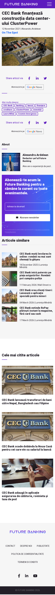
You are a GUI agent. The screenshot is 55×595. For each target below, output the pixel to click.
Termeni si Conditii (28, 562)
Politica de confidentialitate (27, 554)
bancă (30, 106)
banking (20, 106)
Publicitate (43, 546)
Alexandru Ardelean (35, 154)
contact (10, 546)
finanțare (41, 106)
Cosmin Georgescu (27, 114)
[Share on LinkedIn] (37, 78)
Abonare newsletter (29, 217)
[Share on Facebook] (29, 78)
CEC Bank (7, 106)
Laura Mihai (8, 114)
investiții (37, 110)
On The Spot (10, 32)
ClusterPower (22, 110)
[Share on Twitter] (45, 78)
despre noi (26, 546)
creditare (7, 110)
